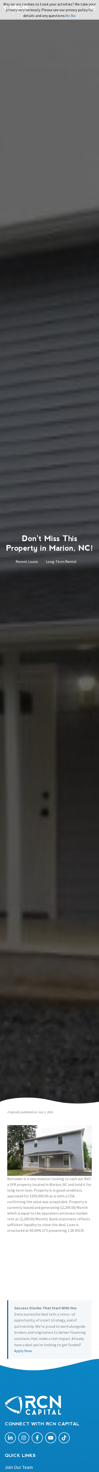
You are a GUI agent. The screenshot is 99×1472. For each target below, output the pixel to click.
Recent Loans (27, 561)
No (73, 15)
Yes (67, 15)
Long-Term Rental (61, 561)
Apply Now (22, 1350)
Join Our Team (19, 1467)
